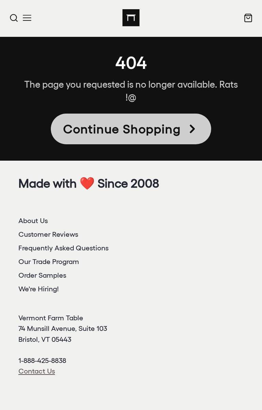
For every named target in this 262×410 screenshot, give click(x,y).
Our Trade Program (48, 261)
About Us (33, 220)
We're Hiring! (38, 289)
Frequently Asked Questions (63, 248)
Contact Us (36, 371)
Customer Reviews (48, 234)
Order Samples (42, 275)
